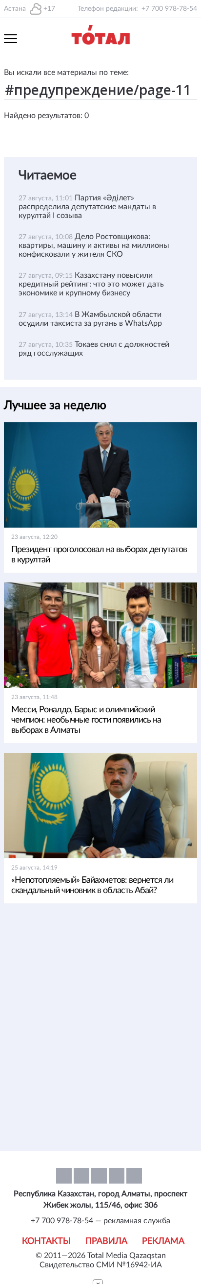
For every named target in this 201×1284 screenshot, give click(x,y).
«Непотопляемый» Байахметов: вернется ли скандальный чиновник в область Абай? (92, 885)
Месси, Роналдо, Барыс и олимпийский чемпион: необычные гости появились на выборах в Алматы (86, 720)
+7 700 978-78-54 (169, 8)
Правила (106, 1241)
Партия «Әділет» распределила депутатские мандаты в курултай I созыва (87, 206)
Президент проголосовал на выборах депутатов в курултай (99, 554)
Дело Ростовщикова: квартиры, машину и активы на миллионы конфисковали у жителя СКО (94, 245)
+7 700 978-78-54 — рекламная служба (100, 1221)
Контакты (46, 1241)
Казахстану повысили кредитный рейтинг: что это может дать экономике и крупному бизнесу (91, 284)
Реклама (163, 1241)
